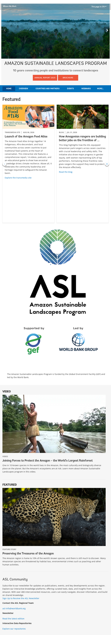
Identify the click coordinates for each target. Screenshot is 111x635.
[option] (28, 164)
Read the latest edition (13, 618)
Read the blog (65, 172)
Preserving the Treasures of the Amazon (28, 553)
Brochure (68, 77)
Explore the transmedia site (18, 177)
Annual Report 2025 (45, 77)
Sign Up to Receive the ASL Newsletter (20, 598)
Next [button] (107, 164)
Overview (23, 89)
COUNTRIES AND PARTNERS (48, 89)
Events (70, 89)
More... (100, 89)
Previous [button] (4, 164)
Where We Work (9, 6)
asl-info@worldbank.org (14, 608)
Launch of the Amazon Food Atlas (26, 136)
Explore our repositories (14, 628)
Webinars (86, 89)
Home (8, 89)
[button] (107, 29)
